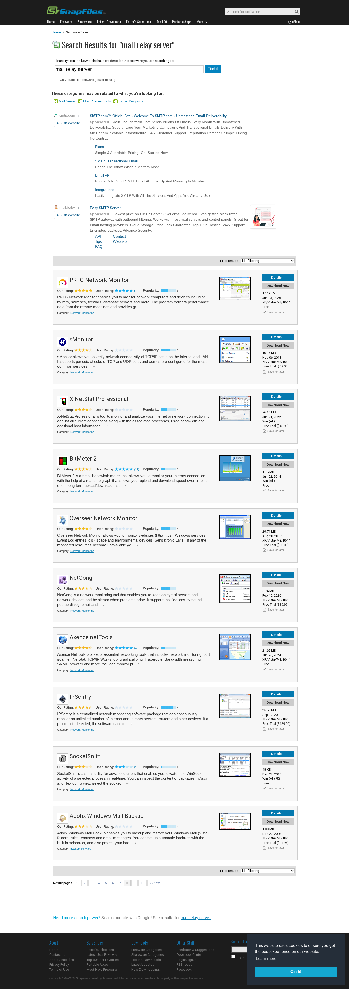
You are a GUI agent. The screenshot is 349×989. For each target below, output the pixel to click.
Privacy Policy (59, 965)
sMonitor (81, 339)
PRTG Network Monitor (99, 280)
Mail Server (67, 101)
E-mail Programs (130, 101)
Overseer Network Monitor (103, 518)
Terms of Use (59, 969)
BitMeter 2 (82, 458)
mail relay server (196, 918)
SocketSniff (84, 756)
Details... (278, 277)
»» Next (155, 883)
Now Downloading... (146, 969)
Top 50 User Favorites (103, 960)
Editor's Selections (100, 950)
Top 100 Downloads (146, 960)
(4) (136, 648)
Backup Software (80, 848)
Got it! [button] (295, 972)
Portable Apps (97, 965)
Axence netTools (91, 637)
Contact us (57, 955)
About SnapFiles (61, 960)
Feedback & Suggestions (195, 950)
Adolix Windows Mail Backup (106, 816)
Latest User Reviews (102, 955)
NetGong (80, 577)
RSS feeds (184, 965)
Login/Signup (187, 960)
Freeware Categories (146, 950)
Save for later (275, 312)
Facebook (184, 969)
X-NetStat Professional (99, 399)
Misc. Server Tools (97, 101)
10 (142, 883)
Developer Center (189, 955)
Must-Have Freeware (102, 969)
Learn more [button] (266, 958)
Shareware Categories (147, 955)
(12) (136, 469)
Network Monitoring (82, 312)
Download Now (277, 286)
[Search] (294, 11)
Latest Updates (142, 965)
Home (56, 32)
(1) (136, 290)
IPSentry (80, 697)
